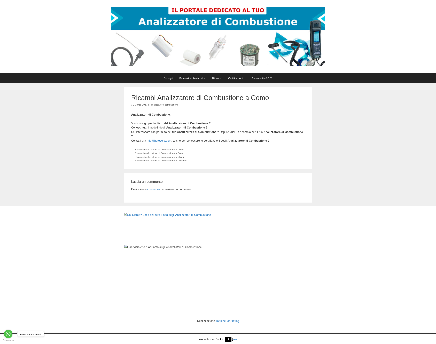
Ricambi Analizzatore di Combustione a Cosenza (161, 160)
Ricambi (216, 78)
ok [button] (228, 339)
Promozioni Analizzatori (192, 78)
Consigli (168, 78)
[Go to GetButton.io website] (8, 340)
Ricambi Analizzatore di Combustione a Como (159, 149)
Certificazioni (235, 78)
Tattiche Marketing (227, 321)
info (235, 339)
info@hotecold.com (159, 140)
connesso (153, 189)
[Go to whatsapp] (8, 334)
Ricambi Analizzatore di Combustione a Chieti (159, 157)
